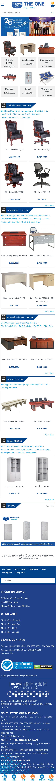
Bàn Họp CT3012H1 (42, 421)
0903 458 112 (29, 730)
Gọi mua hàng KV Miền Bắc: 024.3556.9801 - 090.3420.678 (28, 646)
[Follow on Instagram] (16, 694)
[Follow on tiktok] (46, 694)
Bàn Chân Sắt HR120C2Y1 (42, 255)
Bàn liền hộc (44, 215)
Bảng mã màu (20, 569)
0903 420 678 (14, 730)
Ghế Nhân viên (41, 111)
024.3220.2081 (7, 726)
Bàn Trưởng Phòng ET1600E (14, 255)
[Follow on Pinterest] (28, 694)
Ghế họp (16, 114)
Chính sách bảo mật (10, 632)
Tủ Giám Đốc (25, 326)
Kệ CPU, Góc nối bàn (30, 222)
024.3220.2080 (23, 726)
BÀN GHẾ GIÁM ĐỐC (20, 318)
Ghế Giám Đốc (7, 323)
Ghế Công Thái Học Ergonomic (16, 117)
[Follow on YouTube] (40, 694)
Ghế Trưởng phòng (24, 111)
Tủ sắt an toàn (7, 449)
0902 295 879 (14, 753)
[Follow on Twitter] (22, 694)
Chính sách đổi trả (9, 628)
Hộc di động (35, 219)
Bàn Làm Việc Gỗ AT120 (14, 298)
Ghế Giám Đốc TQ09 (42, 149)
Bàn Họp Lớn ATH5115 (14, 421)
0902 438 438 (7, 733)
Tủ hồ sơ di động (41, 449)
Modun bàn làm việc (10, 222)
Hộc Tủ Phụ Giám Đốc (43, 326)
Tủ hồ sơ (5, 446)
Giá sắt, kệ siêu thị (24, 449)
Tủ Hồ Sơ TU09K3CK (14, 486)
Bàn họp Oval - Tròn (39, 385)
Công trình (20, 572)
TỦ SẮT (14, 441)
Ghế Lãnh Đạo (7, 111)
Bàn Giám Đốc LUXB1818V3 (14, 360)
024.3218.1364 (42, 723)
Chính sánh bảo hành (10, 620)
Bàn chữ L (23, 219)
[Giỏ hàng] (53, 6)
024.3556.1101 (26, 723)
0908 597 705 (29, 753)
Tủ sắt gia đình (7, 453)
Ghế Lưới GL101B (42, 192)
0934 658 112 (43, 730)
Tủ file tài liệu (27, 446)
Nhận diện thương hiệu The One (15, 606)
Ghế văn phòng (19, 106)
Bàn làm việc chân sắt (27, 215)
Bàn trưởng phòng (9, 219)
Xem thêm (49, 205)
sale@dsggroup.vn (15, 736)
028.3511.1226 (41, 750)
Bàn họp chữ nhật (9, 388)
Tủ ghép (38, 446)
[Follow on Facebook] (10, 694)
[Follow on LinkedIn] (34, 694)
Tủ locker (15, 446)
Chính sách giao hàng (11, 624)
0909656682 (42, 753)
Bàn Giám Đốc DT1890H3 (41, 360)
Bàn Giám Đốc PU (9, 326)
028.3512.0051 (26, 750)
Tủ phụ (46, 219)
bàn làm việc (18, 210)
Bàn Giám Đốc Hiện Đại (26, 323)
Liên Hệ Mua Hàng (9, 602)
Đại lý (43, 569)
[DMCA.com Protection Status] (43, 666)
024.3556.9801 (11, 723)
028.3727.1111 (11, 750)
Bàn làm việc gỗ (8, 215)
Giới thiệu (6, 569)
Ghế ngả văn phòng (31, 114)
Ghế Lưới (6, 114)
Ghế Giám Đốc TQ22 (14, 192)
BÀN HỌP (15, 379)
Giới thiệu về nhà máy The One (15, 598)
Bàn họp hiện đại (21, 385)
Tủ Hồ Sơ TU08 (42, 486)
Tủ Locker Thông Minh (26, 453)
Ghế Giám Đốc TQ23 (14, 149)
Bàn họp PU (6, 385)
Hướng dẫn (7, 572)
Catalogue (33, 569)
